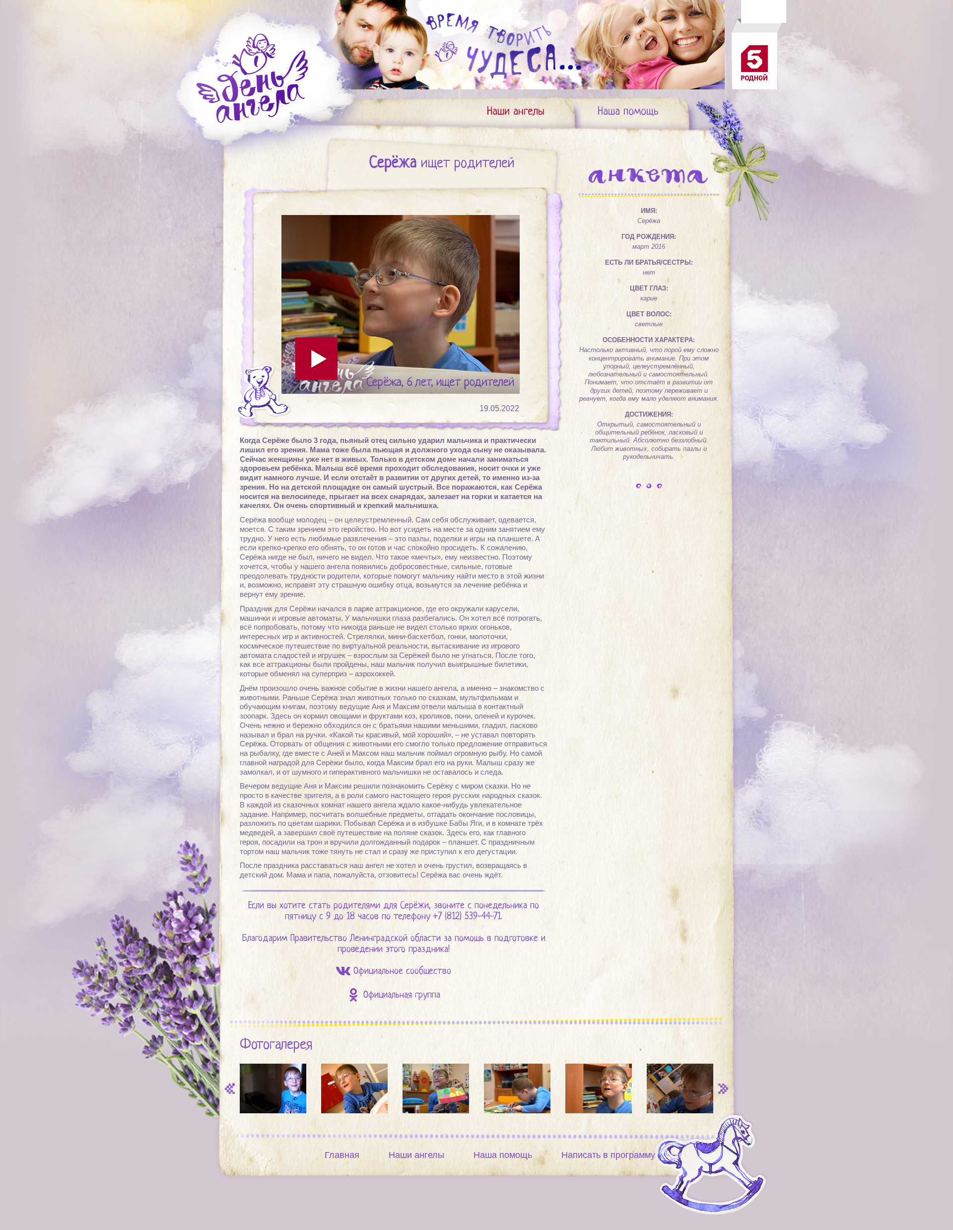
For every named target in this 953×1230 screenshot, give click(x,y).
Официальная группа (401, 995)
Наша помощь (628, 112)
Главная (342, 1155)
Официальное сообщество (402, 971)
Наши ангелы (516, 112)
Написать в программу (608, 1155)
